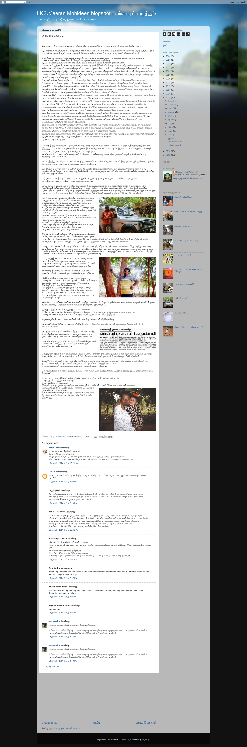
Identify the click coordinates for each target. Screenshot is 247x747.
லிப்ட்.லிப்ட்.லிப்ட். (181, 313)
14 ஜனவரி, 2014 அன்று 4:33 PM (63, 637)
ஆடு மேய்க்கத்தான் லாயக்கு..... (188, 240)
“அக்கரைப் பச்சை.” (176, 142)
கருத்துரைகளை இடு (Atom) (68, 728)
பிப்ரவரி (171, 135)
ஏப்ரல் (170, 127)
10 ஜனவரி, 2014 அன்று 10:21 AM (63, 463)
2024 (168, 64)
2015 (168, 94)
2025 (168, 60)
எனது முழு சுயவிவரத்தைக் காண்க (187, 178)
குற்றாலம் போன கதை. (184, 226)
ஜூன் (170, 120)
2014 (168, 97)
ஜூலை (171, 116)
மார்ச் (170, 131)
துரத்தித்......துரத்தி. (183, 255)
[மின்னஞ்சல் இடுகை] (95, 436)
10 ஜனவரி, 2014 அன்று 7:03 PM (63, 482)
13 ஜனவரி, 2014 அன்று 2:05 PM (63, 613)
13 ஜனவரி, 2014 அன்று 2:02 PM (63, 578)
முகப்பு (96, 722)
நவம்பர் (171, 101)
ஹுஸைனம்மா (54, 621)
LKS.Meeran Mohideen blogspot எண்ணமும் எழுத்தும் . (98, 13)
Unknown (53, 472)
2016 (168, 90)
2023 (168, 67)
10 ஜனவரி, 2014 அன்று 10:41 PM (63, 530)
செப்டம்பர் (172, 108)
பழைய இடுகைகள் (146, 722)
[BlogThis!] (103, 436)
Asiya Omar (54, 448)
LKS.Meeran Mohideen (187, 172)
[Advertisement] (99, 697)
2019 (168, 79)
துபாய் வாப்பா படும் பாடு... (185, 284)
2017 (168, 86)
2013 (168, 151)
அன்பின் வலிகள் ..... (176, 145)
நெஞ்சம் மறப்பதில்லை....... (185, 197)
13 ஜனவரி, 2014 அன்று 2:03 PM (63, 597)
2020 (168, 75)
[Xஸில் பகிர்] (105, 436)
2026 (168, 56)
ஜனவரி (171, 138)
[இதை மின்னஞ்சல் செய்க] (100, 436)
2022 (168, 71)
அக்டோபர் (172, 104)
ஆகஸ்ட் (171, 112)
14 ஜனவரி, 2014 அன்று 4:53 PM (63, 661)
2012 (168, 155)
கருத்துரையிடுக (52, 666)
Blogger (135, 740)
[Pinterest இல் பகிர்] (111, 436)
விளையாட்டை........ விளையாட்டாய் (189, 327)
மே (169, 123)
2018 (168, 82)
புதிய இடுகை (49, 722)
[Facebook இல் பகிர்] (108, 436)
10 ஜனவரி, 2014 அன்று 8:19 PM (63, 503)
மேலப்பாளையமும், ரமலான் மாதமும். (189, 212)
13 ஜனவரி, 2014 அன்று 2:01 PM (63, 559)
